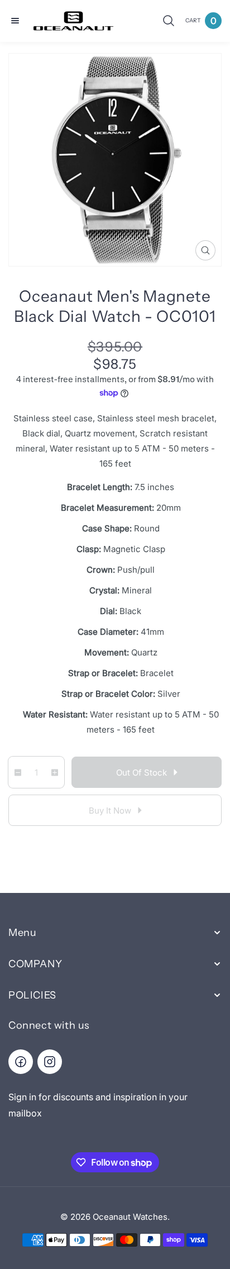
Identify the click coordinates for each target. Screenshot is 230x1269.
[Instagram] (49, 1061)
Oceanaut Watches (130, 1216)
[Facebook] (20, 1061)
